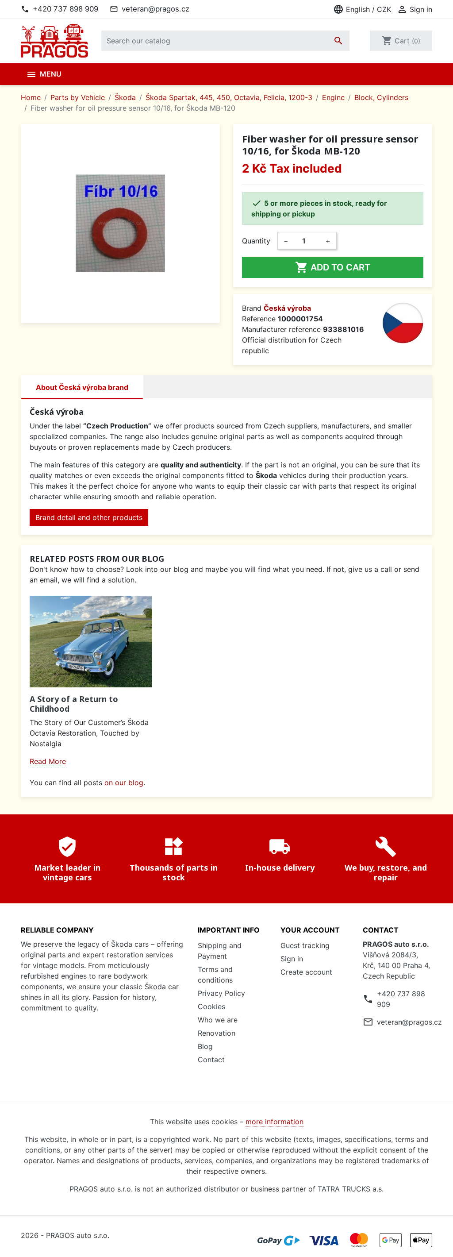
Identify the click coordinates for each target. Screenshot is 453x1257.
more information (274, 1121)
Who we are (218, 1019)
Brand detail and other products (88, 517)
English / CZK (362, 9)
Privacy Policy (221, 993)
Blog (205, 1046)
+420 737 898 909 (65, 8)
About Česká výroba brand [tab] (82, 387)
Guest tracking (305, 945)
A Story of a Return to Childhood (74, 704)
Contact (211, 1059)
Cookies (211, 1006)
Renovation (216, 1033)
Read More (48, 761)
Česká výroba (287, 308)
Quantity (256, 240)
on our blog (123, 782)
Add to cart (332, 267)
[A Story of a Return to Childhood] (91, 641)
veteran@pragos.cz (155, 8)
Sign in (291, 958)
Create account (306, 972)
